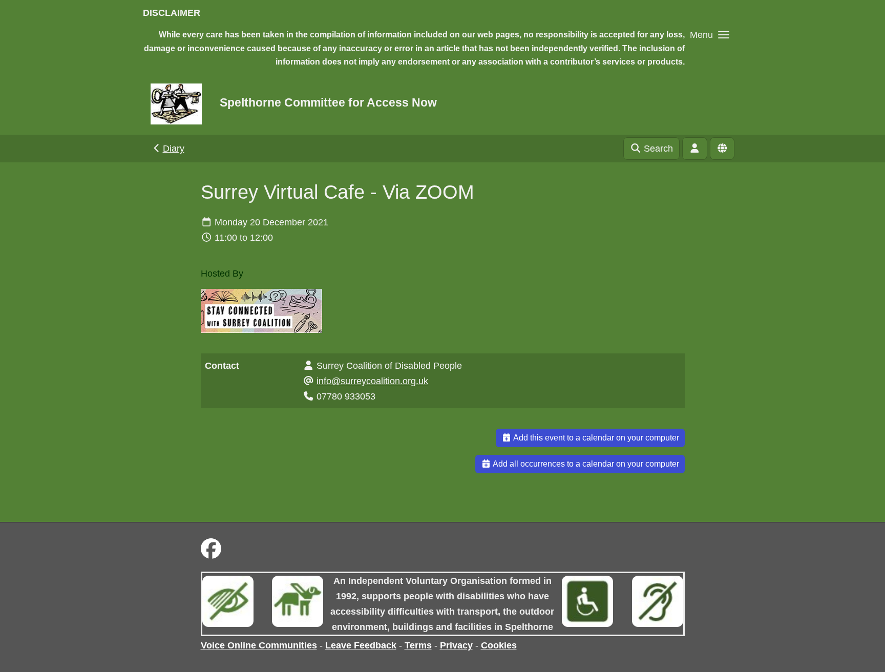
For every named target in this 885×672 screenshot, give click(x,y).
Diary (173, 148)
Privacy (456, 645)
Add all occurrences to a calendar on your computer (585, 463)
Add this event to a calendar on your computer (595, 437)
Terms (418, 645)
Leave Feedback (360, 645)
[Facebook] (211, 549)
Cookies (499, 645)
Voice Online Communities (259, 645)
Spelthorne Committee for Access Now (328, 102)
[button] (709, 34)
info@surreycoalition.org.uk (372, 381)
